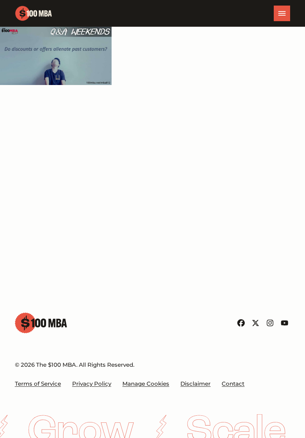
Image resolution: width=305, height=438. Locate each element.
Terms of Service (38, 383)
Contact (233, 383)
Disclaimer (195, 383)
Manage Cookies (145, 383)
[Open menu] (282, 13)
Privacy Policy (91, 383)
